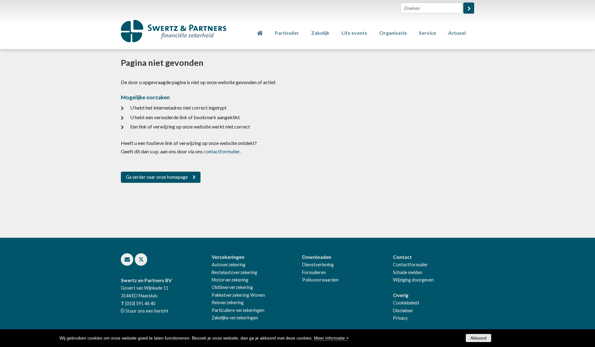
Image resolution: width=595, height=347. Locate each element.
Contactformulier (410, 264)
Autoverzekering (228, 264)
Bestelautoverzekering (234, 272)
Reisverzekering (228, 302)
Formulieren (314, 272)
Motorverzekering (230, 279)
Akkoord (478, 338)
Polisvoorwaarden (320, 279)
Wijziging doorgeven (413, 279)
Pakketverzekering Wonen (238, 295)
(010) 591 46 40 (140, 303)
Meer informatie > (331, 338)
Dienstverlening (318, 264)
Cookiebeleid (406, 302)
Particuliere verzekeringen (238, 310)
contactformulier (222, 151)
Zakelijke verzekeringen (235, 317)
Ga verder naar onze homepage (157, 177)
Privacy (400, 318)
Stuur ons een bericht (147, 310)
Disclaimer (403, 310)
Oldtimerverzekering (232, 287)
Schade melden (407, 272)
